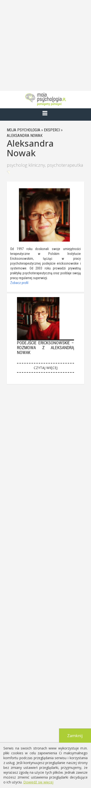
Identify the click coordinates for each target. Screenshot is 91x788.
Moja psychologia (23, 130)
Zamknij (75, 735)
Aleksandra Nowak (24, 135)
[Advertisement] (45, 45)
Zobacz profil (19, 283)
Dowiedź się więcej (38, 782)
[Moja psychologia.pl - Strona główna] (45, 99)
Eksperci (52, 130)
